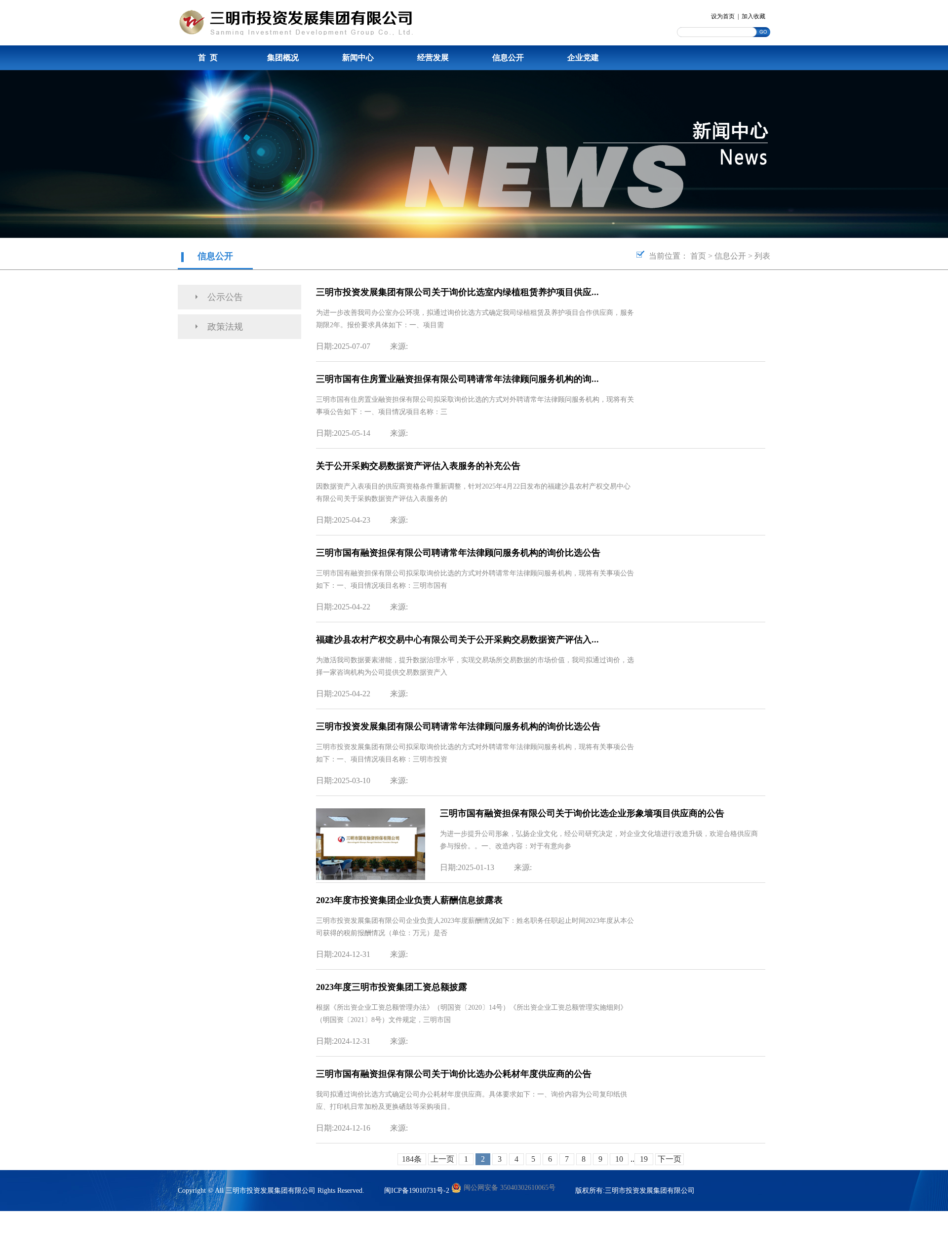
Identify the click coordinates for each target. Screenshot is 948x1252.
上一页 (442, 1159)
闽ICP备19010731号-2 (416, 1190)
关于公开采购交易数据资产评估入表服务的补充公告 (418, 466)
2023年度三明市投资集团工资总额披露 (391, 987)
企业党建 (583, 57)
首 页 (208, 57)
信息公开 (508, 57)
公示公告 (225, 297)
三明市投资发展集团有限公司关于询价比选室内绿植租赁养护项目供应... (457, 292)
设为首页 (723, 16)
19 (644, 1159)
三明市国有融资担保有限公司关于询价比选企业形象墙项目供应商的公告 (582, 813)
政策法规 (225, 327)
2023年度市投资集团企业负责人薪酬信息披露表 (409, 900)
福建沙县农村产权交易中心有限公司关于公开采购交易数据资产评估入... (457, 640)
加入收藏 (753, 16)
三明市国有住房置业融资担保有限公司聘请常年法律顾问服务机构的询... (457, 379)
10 (619, 1159)
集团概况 (283, 57)
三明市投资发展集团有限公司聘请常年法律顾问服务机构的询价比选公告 (458, 726)
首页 (698, 256)
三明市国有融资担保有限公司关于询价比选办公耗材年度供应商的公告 (454, 1074)
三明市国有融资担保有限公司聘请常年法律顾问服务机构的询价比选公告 (458, 553)
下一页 (669, 1159)
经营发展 (433, 57)
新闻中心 (358, 57)
